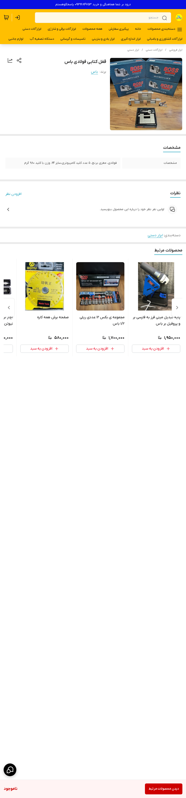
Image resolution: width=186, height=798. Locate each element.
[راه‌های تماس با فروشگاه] (10, 769)
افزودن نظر (13, 194)
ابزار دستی (133, 50)
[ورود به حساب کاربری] (18, 17)
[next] (8, 307)
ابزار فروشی (175, 50)
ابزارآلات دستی (154, 50)
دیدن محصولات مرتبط (164, 789)
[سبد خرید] (6, 17)
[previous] (177, 307)
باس (94, 72)
